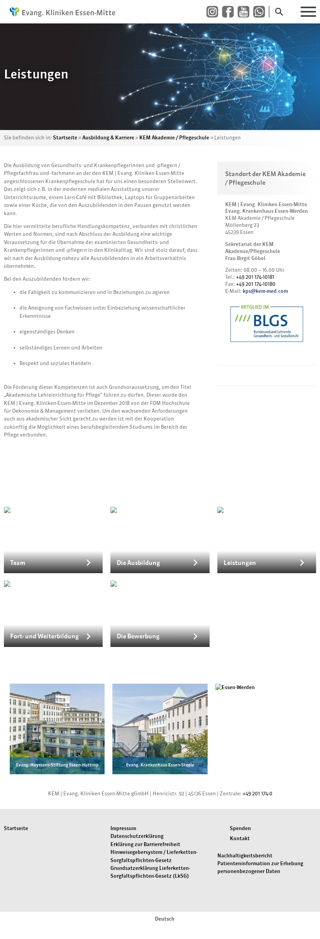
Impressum (123, 828)
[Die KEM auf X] (261, 12)
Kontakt (240, 838)
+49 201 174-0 (257, 793)
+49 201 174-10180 (256, 284)
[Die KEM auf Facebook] (230, 12)
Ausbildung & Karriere (108, 137)
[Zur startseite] (62, 11)
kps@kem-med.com (265, 291)
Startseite (65, 137)
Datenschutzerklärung (137, 836)
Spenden (240, 828)
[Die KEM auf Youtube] (245, 12)
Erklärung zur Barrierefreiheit (145, 844)
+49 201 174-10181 (255, 277)
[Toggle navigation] (308, 12)
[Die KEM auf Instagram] (214, 12)
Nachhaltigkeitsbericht (244, 855)
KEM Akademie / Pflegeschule (174, 137)
